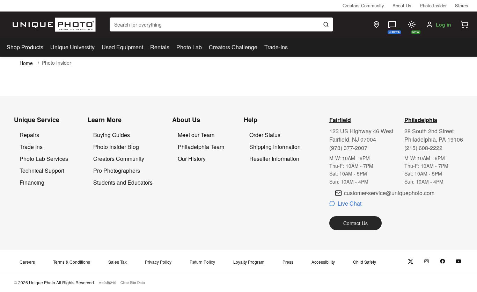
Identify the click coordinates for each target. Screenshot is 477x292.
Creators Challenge (233, 47)
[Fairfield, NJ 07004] (376, 24)
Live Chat (349, 203)
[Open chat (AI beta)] (392, 24)
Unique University (72, 47)
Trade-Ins (276, 47)
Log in (443, 24)
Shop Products (25, 47)
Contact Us (355, 223)
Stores (461, 5)
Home (26, 62)
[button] (464, 24)
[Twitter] (410, 261)
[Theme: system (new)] (411, 24)
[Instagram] (426, 261)
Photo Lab (189, 47)
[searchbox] (221, 24)
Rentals (159, 47)
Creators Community (363, 5)
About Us (401, 5)
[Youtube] (458, 261)
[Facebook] (442, 261)
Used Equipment (122, 47)
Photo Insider (433, 5)
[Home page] (52, 24)
